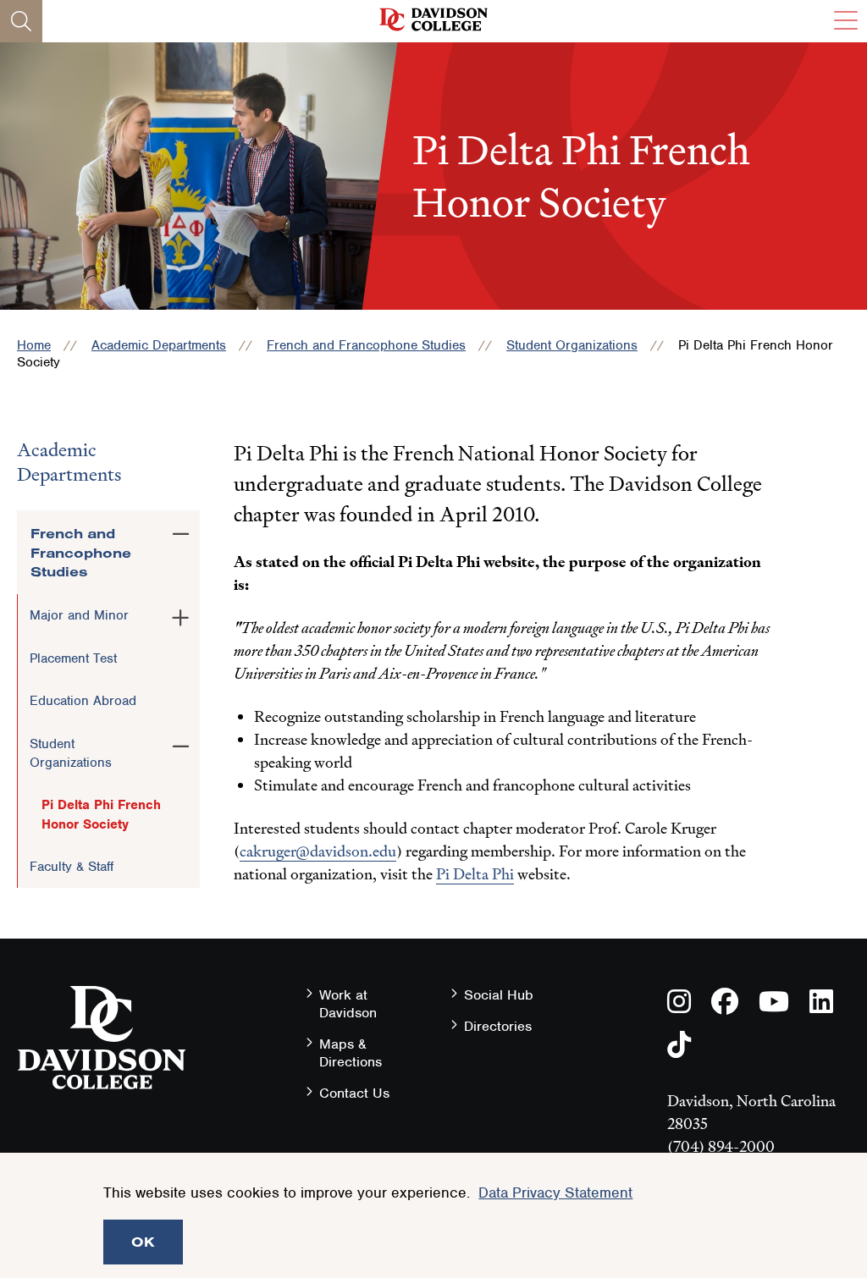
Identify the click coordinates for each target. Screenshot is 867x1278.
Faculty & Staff (71, 866)
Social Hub (498, 995)
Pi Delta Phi (475, 874)
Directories (498, 1026)
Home (34, 345)
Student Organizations (572, 345)
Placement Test (73, 658)
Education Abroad (83, 700)
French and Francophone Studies (366, 345)
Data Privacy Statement (555, 1192)
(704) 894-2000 (721, 1146)
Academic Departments (158, 345)
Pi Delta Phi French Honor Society (101, 814)
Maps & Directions (350, 1053)
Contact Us (354, 1093)
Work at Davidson (348, 1004)
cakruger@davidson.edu (318, 851)
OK (143, 1241)
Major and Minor (79, 615)
